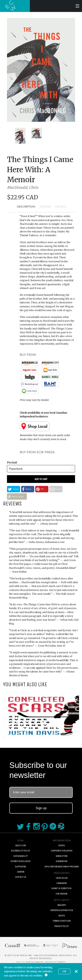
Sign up (41, 808)
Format (12, 462)
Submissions (61, 861)
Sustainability (21, 856)
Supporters (20, 867)
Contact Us (20, 877)
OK (64, 971)
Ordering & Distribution (61, 910)
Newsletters (61, 856)
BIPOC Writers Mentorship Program (62, 867)
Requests (62, 905)
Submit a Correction (61, 888)
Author (45, 206)
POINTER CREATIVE (34, 962)
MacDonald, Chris (22, 187)
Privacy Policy (61, 926)
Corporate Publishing (61, 851)
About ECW (20, 845)
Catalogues (61, 878)
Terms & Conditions (62, 921)
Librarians (61, 883)
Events (61, 845)
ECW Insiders (61, 894)
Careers (20, 872)
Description (26, 206)
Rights (62, 916)
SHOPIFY (61, 962)
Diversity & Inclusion (20, 861)
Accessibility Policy (20, 851)
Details (60, 206)
